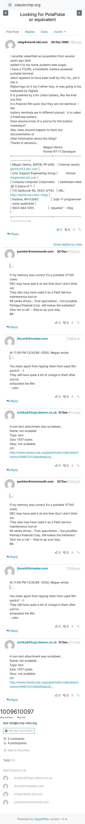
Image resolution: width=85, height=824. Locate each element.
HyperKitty (41, 819)
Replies (30, 31)
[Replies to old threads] (5, 13)
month (58, 31)
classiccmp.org (27, 5)
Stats (44, 31)
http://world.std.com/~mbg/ (29, 195)
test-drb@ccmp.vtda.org (20, 723)
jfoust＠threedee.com (32, 338)
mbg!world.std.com (23, 177)
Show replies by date (67, 244)
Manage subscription (20, 730)
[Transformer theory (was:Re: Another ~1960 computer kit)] (79, 13)
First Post (12, 31)
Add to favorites (18, 750)
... (12, 266)
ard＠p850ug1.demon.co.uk (37, 412)
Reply (14, 234)
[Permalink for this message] (79, 229)
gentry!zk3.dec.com (24, 169)
